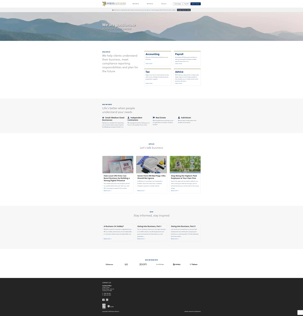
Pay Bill (186, 4)
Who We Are (150, 3)
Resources (163, 3)
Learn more (154, 63)
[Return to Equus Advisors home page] (114, 3)
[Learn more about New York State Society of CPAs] (104, 306)
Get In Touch (195, 4)
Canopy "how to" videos (184, 10)
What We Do (136, 3)
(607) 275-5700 (107, 295)
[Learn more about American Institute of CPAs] (111, 306)
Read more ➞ (118, 190)
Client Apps (177, 4)
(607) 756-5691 (107, 293)
